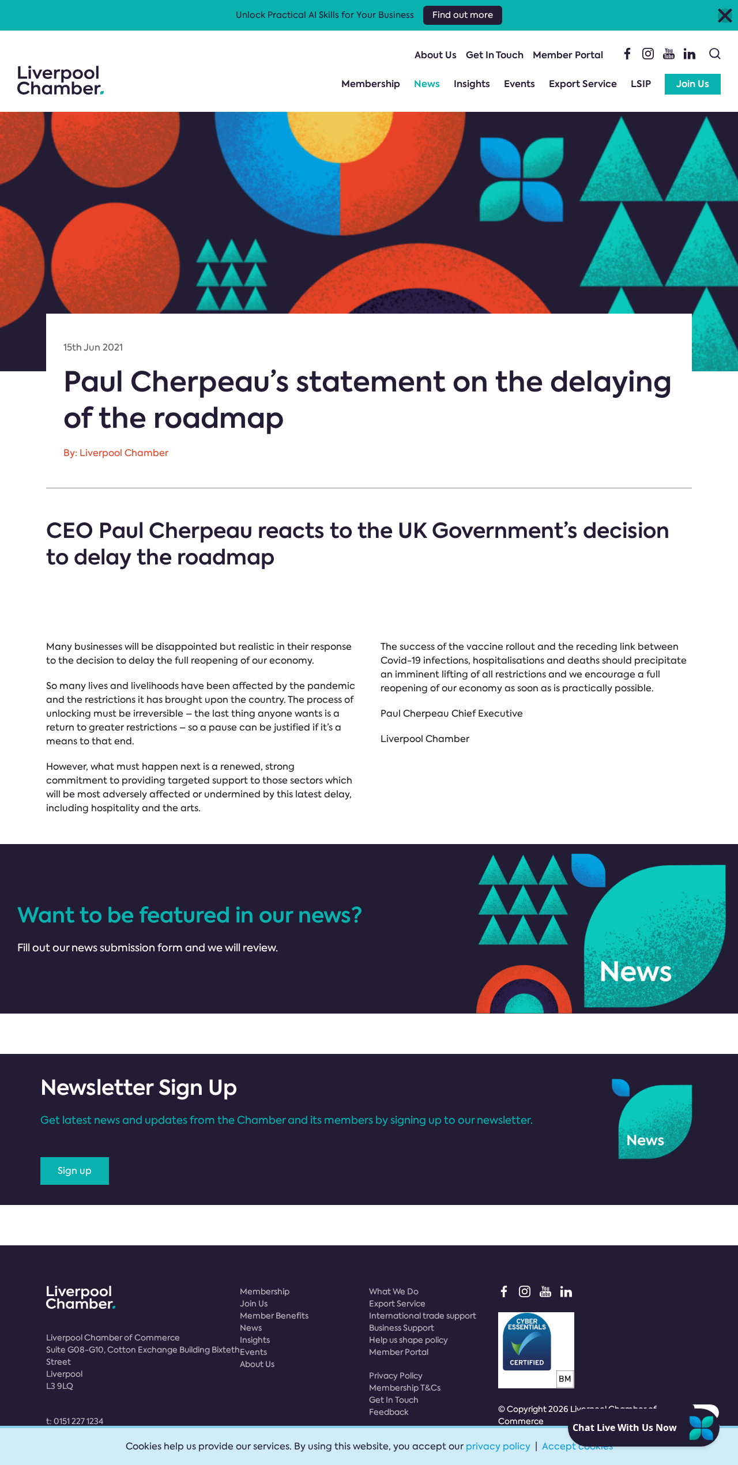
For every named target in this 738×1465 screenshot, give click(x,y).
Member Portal (568, 55)
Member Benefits (274, 1315)
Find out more (462, 15)
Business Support (401, 1328)
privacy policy (498, 1446)
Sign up (75, 1171)
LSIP (641, 84)
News (427, 84)
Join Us (692, 84)
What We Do (394, 1291)
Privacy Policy (396, 1375)
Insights (472, 84)
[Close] (725, 15)
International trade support (422, 1315)
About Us (436, 55)
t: (74, 1421)
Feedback (389, 1412)
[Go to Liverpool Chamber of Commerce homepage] (60, 80)
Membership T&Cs (404, 1388)
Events (519, 84)
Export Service (583, 84)
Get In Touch (495, 55)
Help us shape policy (408, 1340)
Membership (370, 84)
